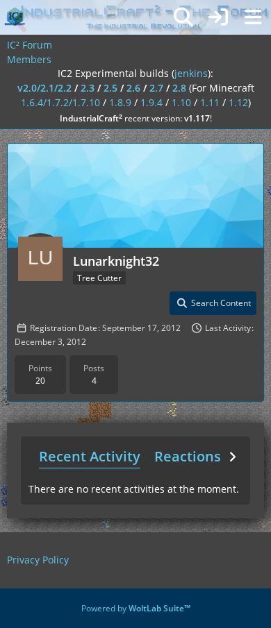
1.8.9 (120, 102)
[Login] (218, 17)
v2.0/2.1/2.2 (44, 87)
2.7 (156, 87)
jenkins (191, 73)
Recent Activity (89, 456)
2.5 (110, 87)
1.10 (181, 102)
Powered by (135, 608)
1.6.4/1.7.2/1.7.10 (60, 102)
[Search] (183, 17)
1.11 (210, 102)
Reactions (187, 456)
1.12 (238, 102)
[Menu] (253, 17)
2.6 (133, 87)
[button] (213, 303)
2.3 (88, 87)
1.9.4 (151, 102)
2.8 (179, 87)
